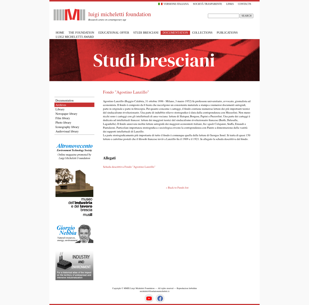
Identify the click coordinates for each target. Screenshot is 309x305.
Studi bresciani (145, 32)
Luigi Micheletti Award (75, 36)
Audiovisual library (67, 131)
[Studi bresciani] (154, 80)
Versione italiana (176, 4)
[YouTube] (148, 298)
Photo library (63, 122)
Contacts (244, 4)
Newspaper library (66, 114)
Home (60, 32)
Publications (227, 32)
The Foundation (81, 32)
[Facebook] (160, 298)
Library (60, 109)
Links (230, 4)
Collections (202, 32)
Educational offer (113, 32)
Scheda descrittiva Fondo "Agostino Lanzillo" (129, 167)
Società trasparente (207, 4)
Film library (62, 118)
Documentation (64, 100)
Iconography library (67, 127)
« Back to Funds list (177, 187)
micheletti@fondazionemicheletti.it (154, 291)
